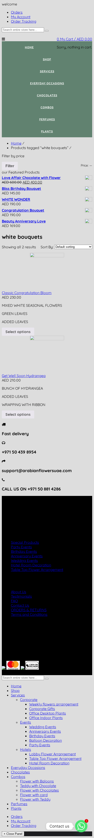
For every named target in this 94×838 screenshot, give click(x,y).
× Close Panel (13, 834)
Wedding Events (24, 560)
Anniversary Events (27, 556)
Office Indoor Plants (46, 717)
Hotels (25, 749)
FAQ (14, 601)
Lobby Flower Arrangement (52, 754)
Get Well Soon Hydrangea (24, 375)
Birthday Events (24, 551)
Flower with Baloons (37, 781)
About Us (18, 591)
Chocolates (20, 772)
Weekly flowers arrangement (53, 704)
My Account (20, 821)
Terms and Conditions (29, 614)
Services (18, 695)
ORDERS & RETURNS (29, 610)
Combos (18, 776)
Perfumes (19, 804)
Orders (17, 816)
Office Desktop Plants (47, 713)
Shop (15, 690)
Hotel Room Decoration (31, 565)
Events (25, 722)
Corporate (28, 699)
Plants (16, 808)
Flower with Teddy (35, 799)
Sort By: (47, 247)
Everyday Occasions (28, 767)
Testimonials (21, 596)
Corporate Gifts (42, 708)
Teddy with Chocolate (38, 785)
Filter (9, 166)
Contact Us (20, 605)
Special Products (25, 542)
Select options (18, 331)
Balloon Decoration (45, 740)
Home (16, 143)
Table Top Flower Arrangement (37, 569)
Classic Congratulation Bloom (27, 292)
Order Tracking (23, 825)
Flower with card (34, 794)
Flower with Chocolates (39, 790)
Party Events (21, 547)
